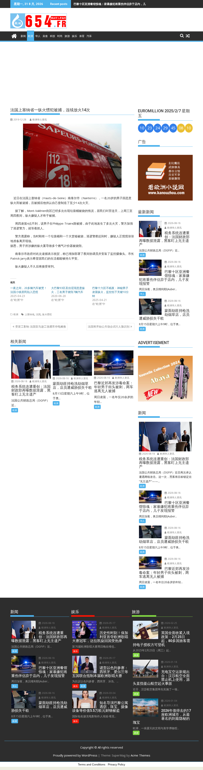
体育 (81, 36)
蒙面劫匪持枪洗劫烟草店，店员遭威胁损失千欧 (103, 4)
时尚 (59, 36)
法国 (38, 314)
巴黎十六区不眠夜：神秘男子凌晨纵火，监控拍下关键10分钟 (110, 292)
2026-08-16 (62, 378)
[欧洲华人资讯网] (14, 35)
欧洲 (30, 36)
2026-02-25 (170, 623)
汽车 (89, 36)
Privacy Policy (116, 764)
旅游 (67, 36)
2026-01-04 (170, 700)
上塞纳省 (29, 314)
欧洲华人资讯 (40, 119)
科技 (52, 36)
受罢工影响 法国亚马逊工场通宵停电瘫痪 (40, 326)
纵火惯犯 (47, 314)
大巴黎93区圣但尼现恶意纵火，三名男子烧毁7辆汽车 (68, 290)
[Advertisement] (101, 72)
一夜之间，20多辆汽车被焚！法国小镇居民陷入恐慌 (28, 290)
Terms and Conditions (91, 764)
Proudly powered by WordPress (75, 755)
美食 (45, 36)
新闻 (23, 36)
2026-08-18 (20, 381)
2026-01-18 (170, 662)
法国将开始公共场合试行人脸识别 (108, 326)
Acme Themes (140, 755)
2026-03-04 (108, 693)
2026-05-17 (108, 623)
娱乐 (74, 36)
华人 (37, 36)
